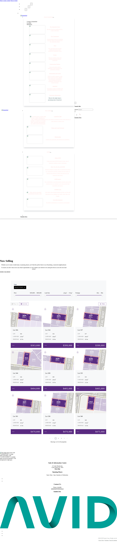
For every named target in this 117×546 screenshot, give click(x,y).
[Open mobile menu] (18, 13)
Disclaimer (107, 540)
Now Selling (24, 6)
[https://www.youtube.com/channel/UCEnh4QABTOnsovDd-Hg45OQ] (58, 481)
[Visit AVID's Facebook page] (59, 478)
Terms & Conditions (113, 540)
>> (67, 438)
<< (49, 438)
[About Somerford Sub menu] (31, 4)
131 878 (59, 487)
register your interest (5, 271)
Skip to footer (14, 0)
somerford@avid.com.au (57, 488)
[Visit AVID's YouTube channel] (4, 535)
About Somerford (26, 4)
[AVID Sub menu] (26, 9)
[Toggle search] (75, 103)
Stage (15, 284)
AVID (23, 9)
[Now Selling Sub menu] (29, 6)
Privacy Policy (101, 540)
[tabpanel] (45, 55)
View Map (57, 469)
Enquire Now (23, 216)
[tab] (37, 23)
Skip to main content (5, 0)
